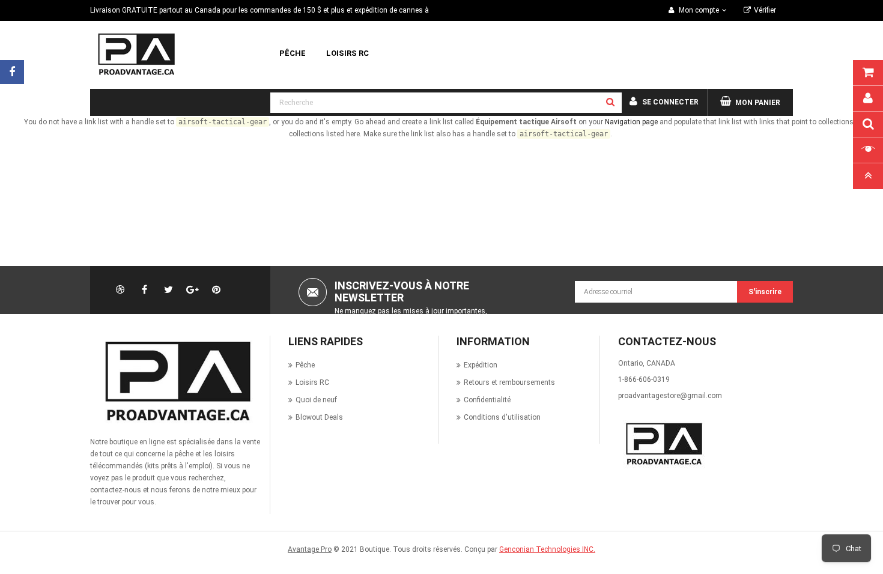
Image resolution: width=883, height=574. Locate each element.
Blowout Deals (319, 417)
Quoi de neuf (316, 400)
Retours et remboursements (509, 382)
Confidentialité (487, 400)
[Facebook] (12, 72)
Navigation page (631, 122)
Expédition (480, 365)
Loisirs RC (312, 382)
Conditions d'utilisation (502, 417)
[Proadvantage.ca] (175, 381)
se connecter (670, 102)
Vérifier (765, 10)
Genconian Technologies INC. (547, 549)
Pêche (305, 365)
